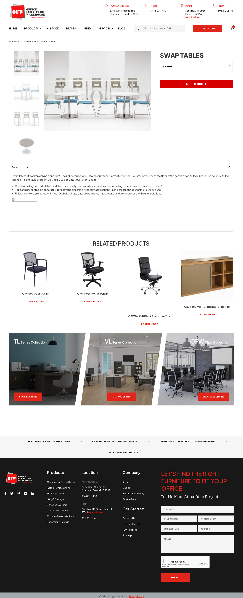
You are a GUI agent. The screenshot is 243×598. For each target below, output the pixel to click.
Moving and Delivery (133, 493)
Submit (175, 577)
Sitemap (127, 535)
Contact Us (129, 518)
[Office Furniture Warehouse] (28, 11)
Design (126, 487)
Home (13, 28)
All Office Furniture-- (28, 41)
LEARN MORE (35, 301)
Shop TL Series (28, 396)
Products (31, 28)
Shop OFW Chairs (213, 396)
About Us (128, 482)
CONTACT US (207, 28)
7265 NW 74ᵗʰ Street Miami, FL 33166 (195, 14)
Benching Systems (57, 504)
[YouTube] (25, 493)
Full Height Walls (55, 493)
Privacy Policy (136, 596)
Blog (122, 28)
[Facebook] (5, 493)
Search (137, 28)
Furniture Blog (130, 529)
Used (87, 28)
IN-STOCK (52, 28)
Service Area (129, 499)
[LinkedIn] (32, 493)
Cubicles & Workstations (60, 516)
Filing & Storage (55, 499)
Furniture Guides (131, 524)
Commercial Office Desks (61, 482)
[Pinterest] (18, 493)
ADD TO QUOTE (196, 84)
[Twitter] (12, 493)
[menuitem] (13, 28)
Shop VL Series (121, 396)
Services (104, 28)
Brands (71, 28)
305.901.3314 (225, 10)
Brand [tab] (167, 66)
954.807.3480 (158, 10)
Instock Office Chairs (58, 487)
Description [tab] (20, 167)
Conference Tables (57, 510)
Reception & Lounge (58, 521)
